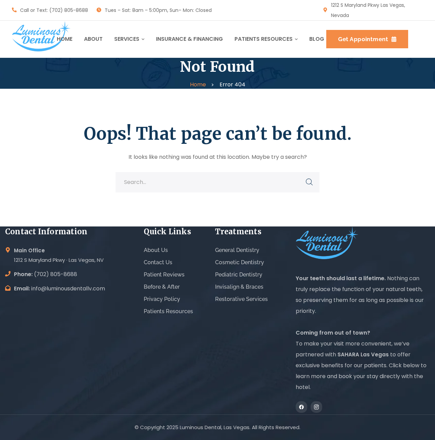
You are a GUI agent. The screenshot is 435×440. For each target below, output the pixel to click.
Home (198, 84)
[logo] (41, 39)
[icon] (301, 407)
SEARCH (309, 182)
